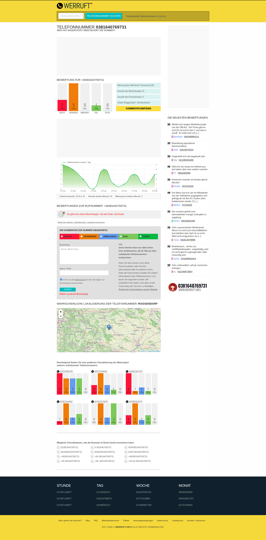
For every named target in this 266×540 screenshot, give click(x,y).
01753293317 (103, 492)
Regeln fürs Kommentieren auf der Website (138, 289)
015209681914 (188, 259)
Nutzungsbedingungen (143, 520)
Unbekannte (109, 236)
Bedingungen (80, 280)
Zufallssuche (177, 520)
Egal (125, 236)
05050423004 (185, 492)
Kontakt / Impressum (196, 520)
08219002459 (188, 221)
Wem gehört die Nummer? (70, 520)
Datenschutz (162, 520)
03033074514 (186, 150)
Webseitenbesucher (110, 520)
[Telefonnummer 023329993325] (73, 394)
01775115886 (143, 498)
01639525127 (103, 505)
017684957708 (143, 505)
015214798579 (104, 498)
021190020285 (186, 160)
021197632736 (143, 492)
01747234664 (185, 505)
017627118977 (64, 492)
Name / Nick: (65, 268)
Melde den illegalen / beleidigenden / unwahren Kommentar (81, 222)
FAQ (96, 520)
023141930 (187, 186)
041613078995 (187, 240)
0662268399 (184, 173)
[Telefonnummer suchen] (71, 14)
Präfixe (126, 520)
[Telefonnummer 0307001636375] (142, 424)
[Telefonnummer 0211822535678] (107, 424)
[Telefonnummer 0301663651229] (142, 394)
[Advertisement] (109, 56)
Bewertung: (65, 245)
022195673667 (185, 272)
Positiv (146, 236)
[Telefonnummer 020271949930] (107, 394)
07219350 (187, 205)
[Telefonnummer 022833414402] (73, 424)
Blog (88, 520)
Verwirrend (89, 236)
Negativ (68, 236)
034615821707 (186, 498)
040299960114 (191, 137)
